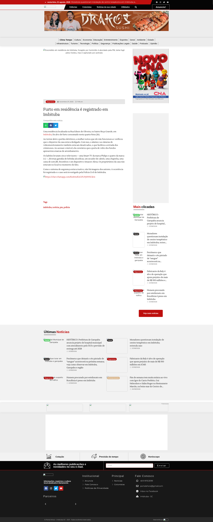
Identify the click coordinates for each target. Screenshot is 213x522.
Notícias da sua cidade (106, 7)
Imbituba (47, 134)
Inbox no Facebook (149, 491)
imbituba (47, 207)
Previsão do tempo (108, 457)
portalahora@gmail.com (151, 486)
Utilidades (125, 7)
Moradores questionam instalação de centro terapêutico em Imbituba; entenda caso (157, 239)
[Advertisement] (150, 158)
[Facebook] (156, 2)
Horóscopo (154, 457)
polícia (67, 207)
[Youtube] (167, 2)
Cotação (59, 457)
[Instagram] (160, 2)
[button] (136, 7)
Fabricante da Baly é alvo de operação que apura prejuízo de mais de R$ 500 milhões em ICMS (157, 277)
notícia (55, 207)
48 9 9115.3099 (146, 481)
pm (61, 207)
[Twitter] (164, 2)
